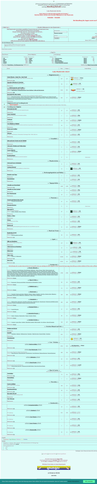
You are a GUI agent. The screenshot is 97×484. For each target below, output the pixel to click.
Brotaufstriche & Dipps (42, 274)
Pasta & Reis (24, 274)
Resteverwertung (34, 274)
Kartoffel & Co (36, 272)
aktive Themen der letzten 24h (87, 450)
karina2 (5, 62)
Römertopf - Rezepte (14, 273)
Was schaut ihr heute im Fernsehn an (23, 97)
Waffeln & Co (21, 295)
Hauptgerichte (22, 315)
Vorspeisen (39, 273)
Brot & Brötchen (27, 270)
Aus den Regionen (14, 309)
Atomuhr (57, 17)
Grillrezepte (32, 275)
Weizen (37, 270)
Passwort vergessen (58, 33)
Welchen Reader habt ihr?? (16, 366)
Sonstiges (31, 315)
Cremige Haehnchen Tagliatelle (61, 62)
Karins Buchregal (14, 353)
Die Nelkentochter (75, 345)
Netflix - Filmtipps (15, 211)
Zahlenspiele (18, 256)
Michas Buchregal (22, 353)
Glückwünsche (14, 90)
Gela (30, 61)
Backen (34, 315)
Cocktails (13, 322)
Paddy (30, 59)
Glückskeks (13, 333)
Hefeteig (34, 294)
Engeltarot (48, 333)
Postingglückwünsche (22, 90)
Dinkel (44, 270)
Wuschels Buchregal (51, 353)
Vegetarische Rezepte (32, 273)
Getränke (23, 322)
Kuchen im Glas (16, 295)
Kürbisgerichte (21, 272)
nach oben (53, 475)
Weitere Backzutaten (32, 271)
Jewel (30, 62)
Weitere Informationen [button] (73, 481)
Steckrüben (25, 301)
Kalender (50, 17)
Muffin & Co (27, 295)
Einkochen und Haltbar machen (52, 301)
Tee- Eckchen (43, 322)
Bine (4, 60)
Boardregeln (78, 450)
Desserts (27, 315)
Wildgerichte (18, 274)
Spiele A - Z (13, 256)
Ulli (4, 58)
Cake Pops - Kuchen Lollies (46, 294)
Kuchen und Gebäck (20, 294)
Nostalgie (29, 98)
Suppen (12, 315)
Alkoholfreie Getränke (29, 322)
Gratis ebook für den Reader (39, 366)
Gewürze (40, 282)
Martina (5, 61)
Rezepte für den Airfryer (25, 275)
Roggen (40, 270)
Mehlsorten (33, 270)
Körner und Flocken (16, 271)
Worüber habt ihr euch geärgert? (21, 98)
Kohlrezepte (15, 272)
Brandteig (38, 294)
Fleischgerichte (13, 274)
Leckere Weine (18, 322)
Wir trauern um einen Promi (16, 201)
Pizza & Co (26, 273)
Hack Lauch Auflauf (59, 61)
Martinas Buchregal (43, 353)
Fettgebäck (13, 294)
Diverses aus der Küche (21, 282)
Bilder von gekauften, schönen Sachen (38, 97)
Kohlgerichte (30, 301)
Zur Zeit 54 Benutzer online (7, 42)
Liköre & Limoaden (50, 322)
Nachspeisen (44, 273)
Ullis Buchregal (29, 353)
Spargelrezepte (43, 301)
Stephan (30, 58)
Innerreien (49, 273)
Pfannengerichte (44, 271)
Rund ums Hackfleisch (28, 272)
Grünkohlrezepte (36, 301)
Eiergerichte (13, 270)
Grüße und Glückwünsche (39, 90)
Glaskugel (57, 59)
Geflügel (28, 274)
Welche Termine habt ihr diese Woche (28, 96)
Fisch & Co (13, 275)
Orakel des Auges (58, 58)
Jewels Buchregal (35, 353)
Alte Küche (18, 275)
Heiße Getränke (37, 322)
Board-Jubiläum (30, 90)
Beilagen (41, 272)
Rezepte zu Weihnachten (17, 302)
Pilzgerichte (9, 302)
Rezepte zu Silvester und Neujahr (28, 302)
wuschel (79, 364)
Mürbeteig (26, 294)
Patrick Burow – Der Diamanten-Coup (15, 64)
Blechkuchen (39, 295)
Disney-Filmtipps (22, 211)
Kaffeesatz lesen (24, 333)
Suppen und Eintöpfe (47, 272)
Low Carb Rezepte (20, 270)
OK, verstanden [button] (89, 481)
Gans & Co (38, 271)
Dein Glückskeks (58, 60)
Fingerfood (21, 273)
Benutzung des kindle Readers (28, 366)
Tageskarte (29, 333)
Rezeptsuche (13, 282)
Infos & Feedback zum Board (17, 235)
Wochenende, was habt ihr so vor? (42, 96)
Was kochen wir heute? (15, 96)
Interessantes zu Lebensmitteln (32, 282)
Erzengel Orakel (42, 333)
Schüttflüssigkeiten (24, 271)
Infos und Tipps (14, 151)
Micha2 (4, 59)
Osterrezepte (20, 301)
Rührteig (30, 294)
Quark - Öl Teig (33, 295)
